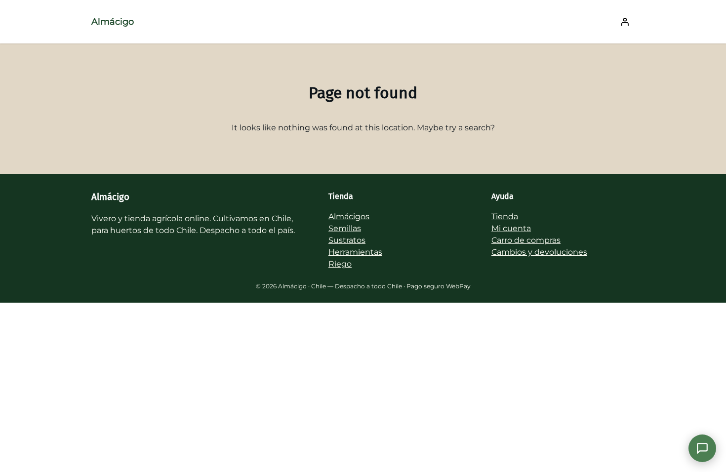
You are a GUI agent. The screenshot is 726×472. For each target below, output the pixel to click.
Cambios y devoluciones (539, 252)
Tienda (504, 216)
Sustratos (346, 240)
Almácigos (348, 216)
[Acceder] (625, 22)
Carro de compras (526, 240)
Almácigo (112, 21)
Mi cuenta (511, 228)
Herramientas (355, 252)
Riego (340, 264)
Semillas (344, 228)
